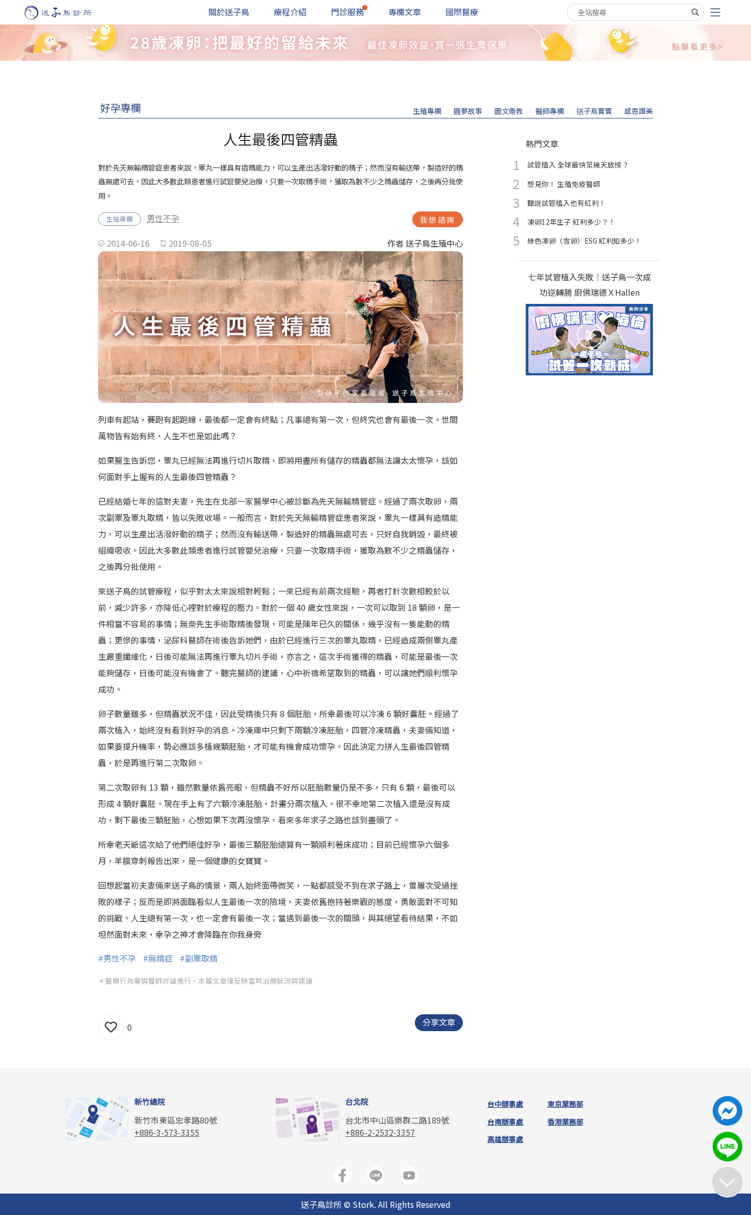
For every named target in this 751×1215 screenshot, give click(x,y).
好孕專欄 (120, 107)
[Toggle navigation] (715, 12)
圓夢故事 (468, 111)
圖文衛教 (509, 111)
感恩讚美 (638, 111)
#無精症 (158, 958)
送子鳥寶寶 (594, 111)
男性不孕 (163, 218)
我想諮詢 (437, 219)
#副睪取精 (199, 958)
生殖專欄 (427, 111)
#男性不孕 (117, 958)
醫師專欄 (549, 111)
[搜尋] (695, 12)
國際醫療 (461, 12)
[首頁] (68, 12)
